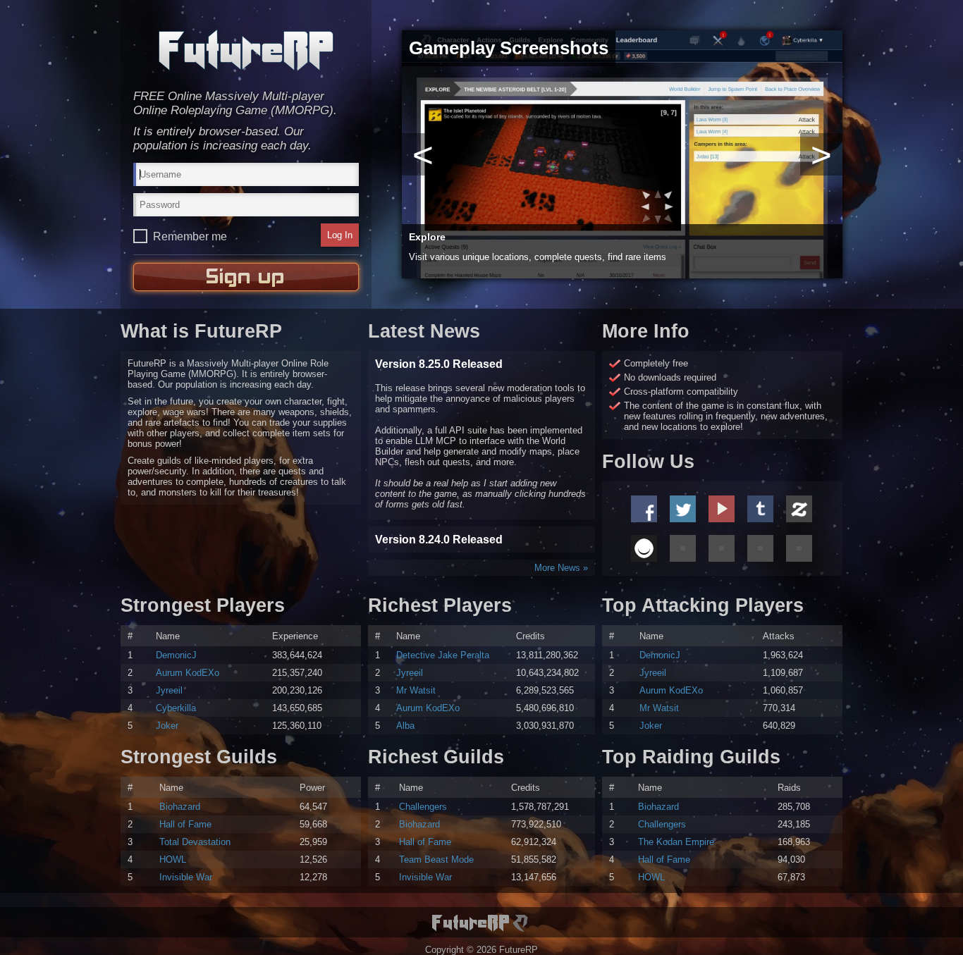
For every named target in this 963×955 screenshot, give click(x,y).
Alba (405, 725)
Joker (167, 725)
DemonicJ (176, 655)
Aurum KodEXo (187, 672)
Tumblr (760, 508)
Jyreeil (169, 690)
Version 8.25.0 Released (439, 364)
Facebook (644, 508)
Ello (644, 548)
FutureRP (246, 50)
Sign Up (246, 277)
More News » (561, 567)
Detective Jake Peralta (442, 655)
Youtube (722, 508)
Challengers (423, 806)
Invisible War (185, 877)
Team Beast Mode (436, 859)
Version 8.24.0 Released (439, 540)
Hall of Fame (185, 824)
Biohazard (179, 806)
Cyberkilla (176, 708)
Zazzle (799, 508)
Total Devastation (195, 842)
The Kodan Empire (676, 842)
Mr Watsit (416, 690)
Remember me (190, 236)
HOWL (172, 859)
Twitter (683, 508)
